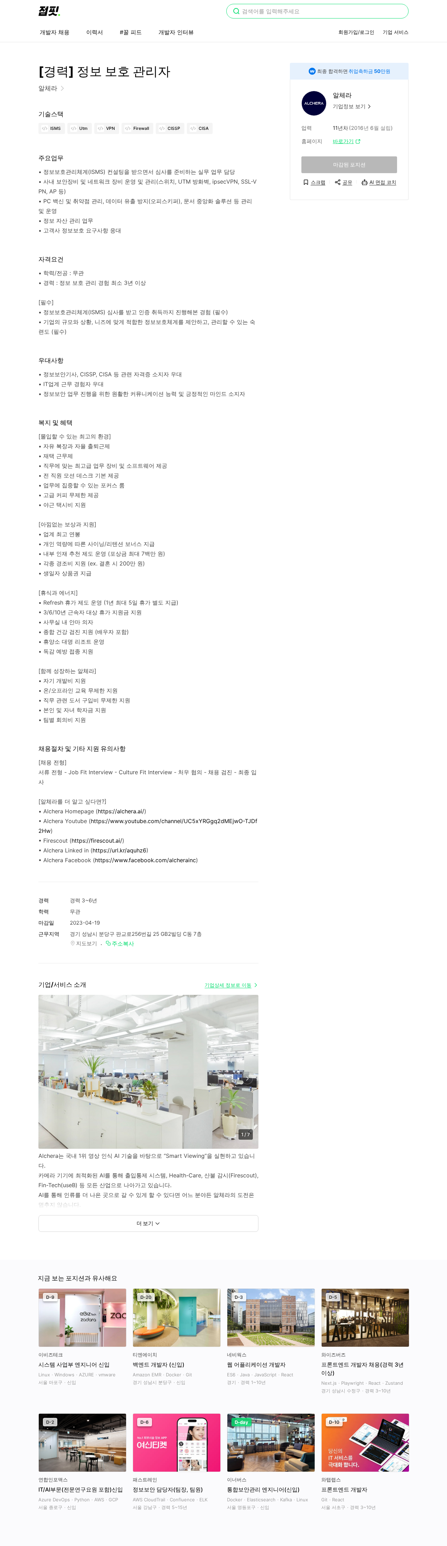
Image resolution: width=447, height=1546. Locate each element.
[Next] (247, 1079)
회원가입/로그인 (356, 32)
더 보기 (145, 1223)
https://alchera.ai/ (121, 811)
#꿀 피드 (131, 32)
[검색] (236, 12)
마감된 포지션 (349, 164)
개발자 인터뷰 (176, 32)
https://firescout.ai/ (97, 840)
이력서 (94, 32)
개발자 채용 (54, 32)
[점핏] (49, 11)
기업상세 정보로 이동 (228, 985)
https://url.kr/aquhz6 (119, 850)
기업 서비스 (396, 32)
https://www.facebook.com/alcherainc (145, 860)
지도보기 (86, 943)
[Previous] (50, 1079)
